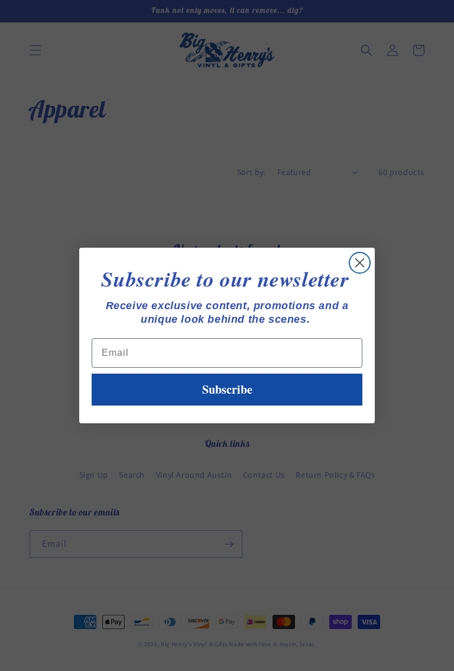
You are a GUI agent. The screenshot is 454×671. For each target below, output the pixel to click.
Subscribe (227, 389)
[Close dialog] (359, 262)
